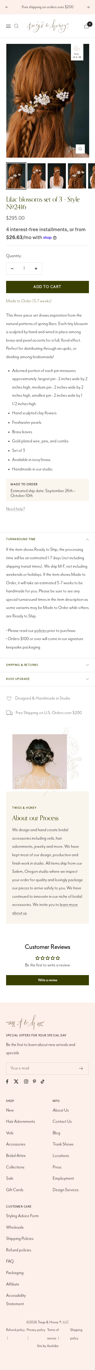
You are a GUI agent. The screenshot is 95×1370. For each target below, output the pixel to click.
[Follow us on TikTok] (45, 1082)
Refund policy (15, 1330)
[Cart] (86, 25)
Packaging (15, 1273)
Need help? (15, 509)
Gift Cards (14, 1190)
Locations (61, 1155)
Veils (9, 1133)
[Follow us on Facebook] (9, 1082)
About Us (61, 1110)
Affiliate (12, 1284)
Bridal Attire (16, 1155)
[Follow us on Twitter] (18, 1082)
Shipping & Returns (22, 665)
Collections (15, 1167)
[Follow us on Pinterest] (37, 1082)
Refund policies (18, 1250)
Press (57, 1167)
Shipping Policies (19, 1238)
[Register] (81, 1068)
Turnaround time (21, 539)
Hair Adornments (20, 1121)
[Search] (16, 26)
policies (40, 630)
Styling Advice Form (22, 1216)
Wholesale (15, 1227)
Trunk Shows (63, 1144)
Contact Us (62, 1121)
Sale (9, 1178)
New (10, 1110)
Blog (56, 1133)
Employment (63, 1178)
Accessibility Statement (16, 1299)
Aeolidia (52, 1346)
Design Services (66, 1190)
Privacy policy (36, 1330)
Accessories (15, 1144)
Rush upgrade (18, 679)
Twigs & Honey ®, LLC (53, 1322)
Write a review (47, 980)
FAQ (10, 1261)
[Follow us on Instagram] (28, 1082)
